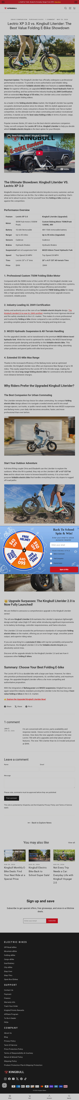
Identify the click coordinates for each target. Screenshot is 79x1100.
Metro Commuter (59, 554)
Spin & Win (64, 569)
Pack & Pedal (58, 563)
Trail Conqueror (58, 558)
